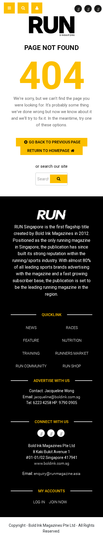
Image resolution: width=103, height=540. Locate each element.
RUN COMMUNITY (31, 366)
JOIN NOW (58, 502)
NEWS (31, 327)
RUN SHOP (72, 366)
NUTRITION (72, 340)
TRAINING (31, 353)
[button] (23, 8)
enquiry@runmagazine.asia (57, 473)
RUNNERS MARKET (71, 353)
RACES (72, 327)
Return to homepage (48, 150)
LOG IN (39, 502)
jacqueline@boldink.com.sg (57, 397)
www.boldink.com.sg (51, 463)
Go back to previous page (54, 142)
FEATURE (31, 340)
